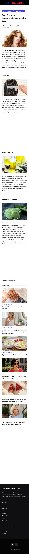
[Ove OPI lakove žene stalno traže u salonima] (14, 295)
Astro (3, 511)
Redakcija (5, 25)
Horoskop (4, 508)
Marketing (4, 531)
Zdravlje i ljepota (19, 11)
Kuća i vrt (4, 520)
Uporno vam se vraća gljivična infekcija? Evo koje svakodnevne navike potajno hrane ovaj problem (14, 331)
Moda (3, 506)
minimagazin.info (11, 280)
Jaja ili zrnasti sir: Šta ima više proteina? (14, 355)
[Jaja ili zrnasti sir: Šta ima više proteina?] (14, 343)
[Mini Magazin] (14, 2)
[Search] (26, 2)
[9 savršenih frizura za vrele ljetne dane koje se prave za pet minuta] (14, 365)
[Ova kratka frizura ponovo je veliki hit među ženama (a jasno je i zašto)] (14, 411)
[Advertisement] (14, 130)
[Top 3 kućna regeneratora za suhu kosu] (14, 38)
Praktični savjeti (7, 11)
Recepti (4, 513)
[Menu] (3, 2)
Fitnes (3, 518)
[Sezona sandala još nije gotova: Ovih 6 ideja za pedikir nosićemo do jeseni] (14, 388)
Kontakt (4, 533)
